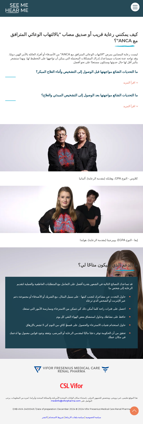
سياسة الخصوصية (93, 417)
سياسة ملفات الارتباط (74, 417)
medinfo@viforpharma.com (66, 400)
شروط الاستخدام (55, 417)
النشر (44, 417)
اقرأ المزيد (129, 82)
